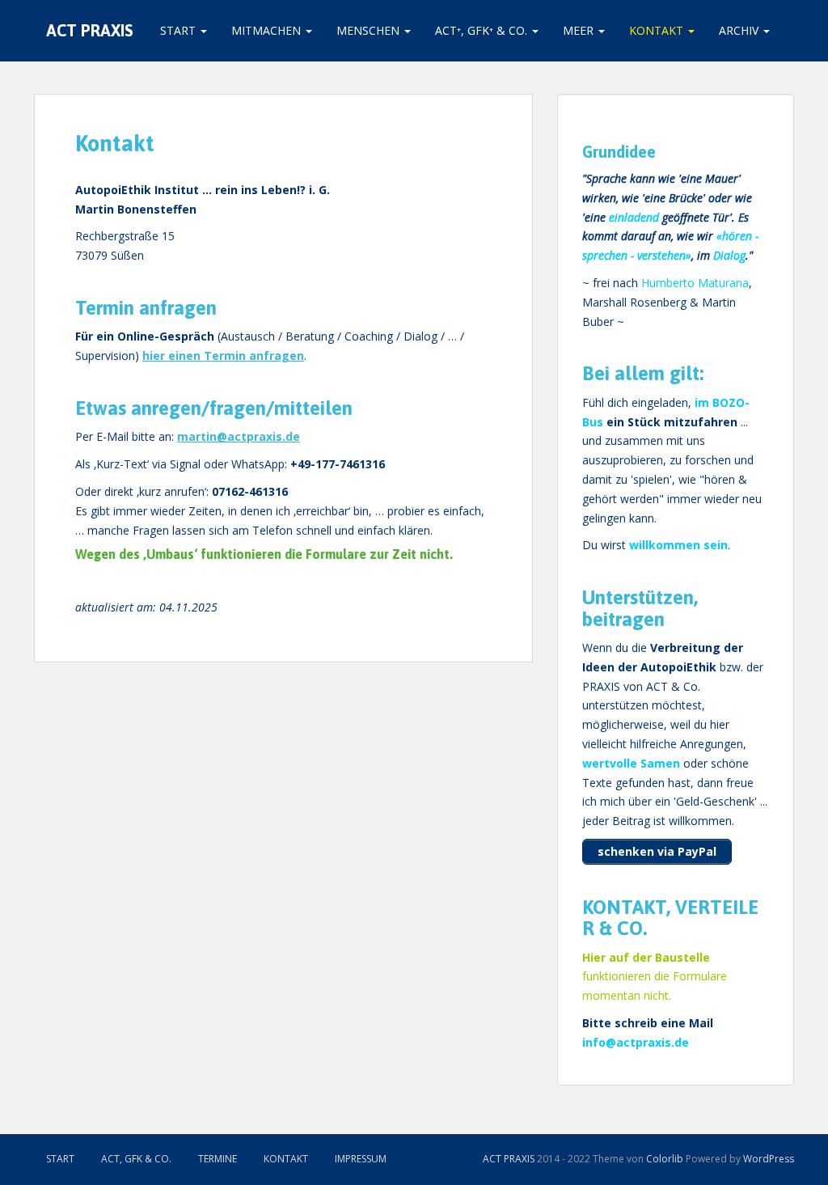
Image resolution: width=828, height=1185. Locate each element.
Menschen (369, 30)
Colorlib (664, 1159)
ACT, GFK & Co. (136, 1159)
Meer (580, 30)
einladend (634, 217)
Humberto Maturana (695, 282)
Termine (217, 1159)
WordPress (768, 1159)
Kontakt (657, 30)
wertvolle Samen (631, 763)
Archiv (740, 30)
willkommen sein (678, 544)
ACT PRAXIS (89, 30)
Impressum (361, 1159)
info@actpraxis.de (635, 1042)
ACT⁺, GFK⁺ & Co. (482, 30)
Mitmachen (267, 30)
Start (179, 30)
